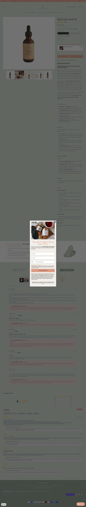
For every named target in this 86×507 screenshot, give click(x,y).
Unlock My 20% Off (43, 270)
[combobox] (33, 262)
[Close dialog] (55, 222)
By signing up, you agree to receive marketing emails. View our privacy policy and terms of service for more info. (43, 282)
